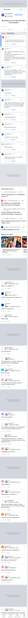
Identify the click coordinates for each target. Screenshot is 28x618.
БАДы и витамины (12, 436)
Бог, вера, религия (12, 316)
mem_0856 (6, 218)
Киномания (11, 414)
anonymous (6, 227)
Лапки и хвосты (12, 295)
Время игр (11, 359)
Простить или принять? (22, 208)
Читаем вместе (12, 218)
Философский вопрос (13, 200)
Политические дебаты (14, 557)
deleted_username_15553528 (10, 208)
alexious (5, 200)
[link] (11, 246)
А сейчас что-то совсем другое (14, 610)
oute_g (5, 192)
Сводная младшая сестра (10, 229)
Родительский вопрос (14, 227)
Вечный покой (12, 567)
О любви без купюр (12, 192)
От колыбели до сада (10, 16)
